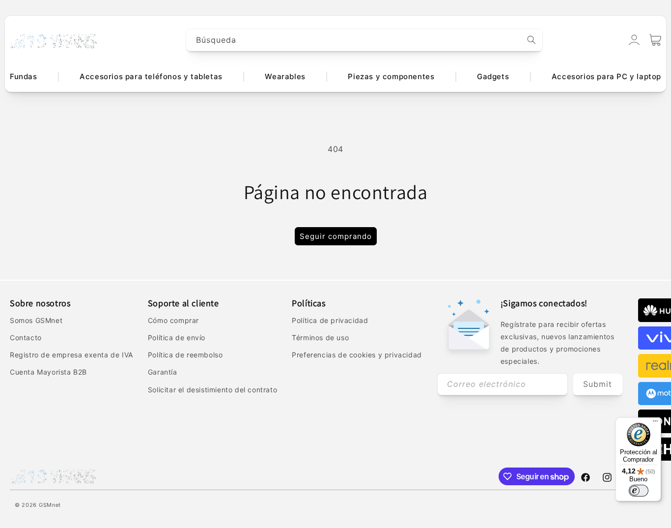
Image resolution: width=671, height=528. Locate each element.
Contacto (26, 337)
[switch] (638, 491)
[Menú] (655, 423)
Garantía (162, 372)
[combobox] (364, 40)
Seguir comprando (336, 236)
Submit (597, 384)
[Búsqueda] (531, 40)
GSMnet (50, 504)
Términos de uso (320, 337)
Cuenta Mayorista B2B (48, 372)
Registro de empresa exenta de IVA (71, 355)
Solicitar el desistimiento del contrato (212, 389)
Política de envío (176, 337)
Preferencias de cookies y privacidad (357, 355)
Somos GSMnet (36, 320)
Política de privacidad (330, 320)
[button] (655, 40)
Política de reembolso (185, 355)
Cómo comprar (173, 320)
